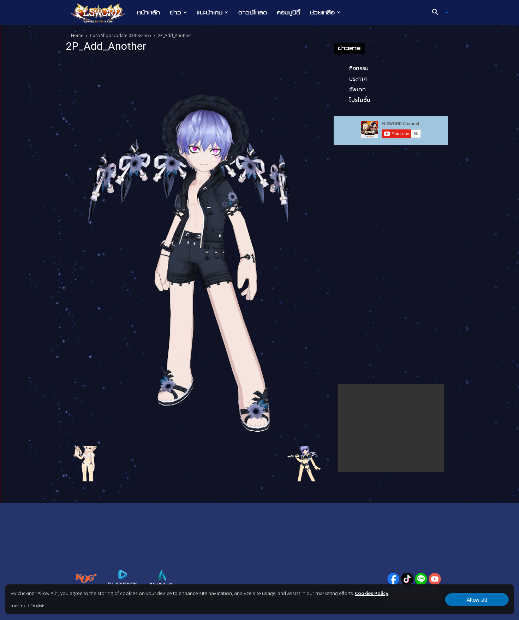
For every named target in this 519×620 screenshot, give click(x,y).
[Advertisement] (391, 428)
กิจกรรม (359, 68)
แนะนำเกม (209, 12)
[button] (437, 13)
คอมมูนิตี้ (288, 12)
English (37, 606)
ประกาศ (358, 78)
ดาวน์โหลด (252, 12)
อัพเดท (357, 89)
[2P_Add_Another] (194, 250)
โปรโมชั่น (359, 100)
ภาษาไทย (18, 606)
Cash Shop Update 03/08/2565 (120, 35)
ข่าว (175, 12)
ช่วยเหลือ (322, 12)
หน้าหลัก (148, 12)
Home (77, 35)
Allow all (476, 599)
